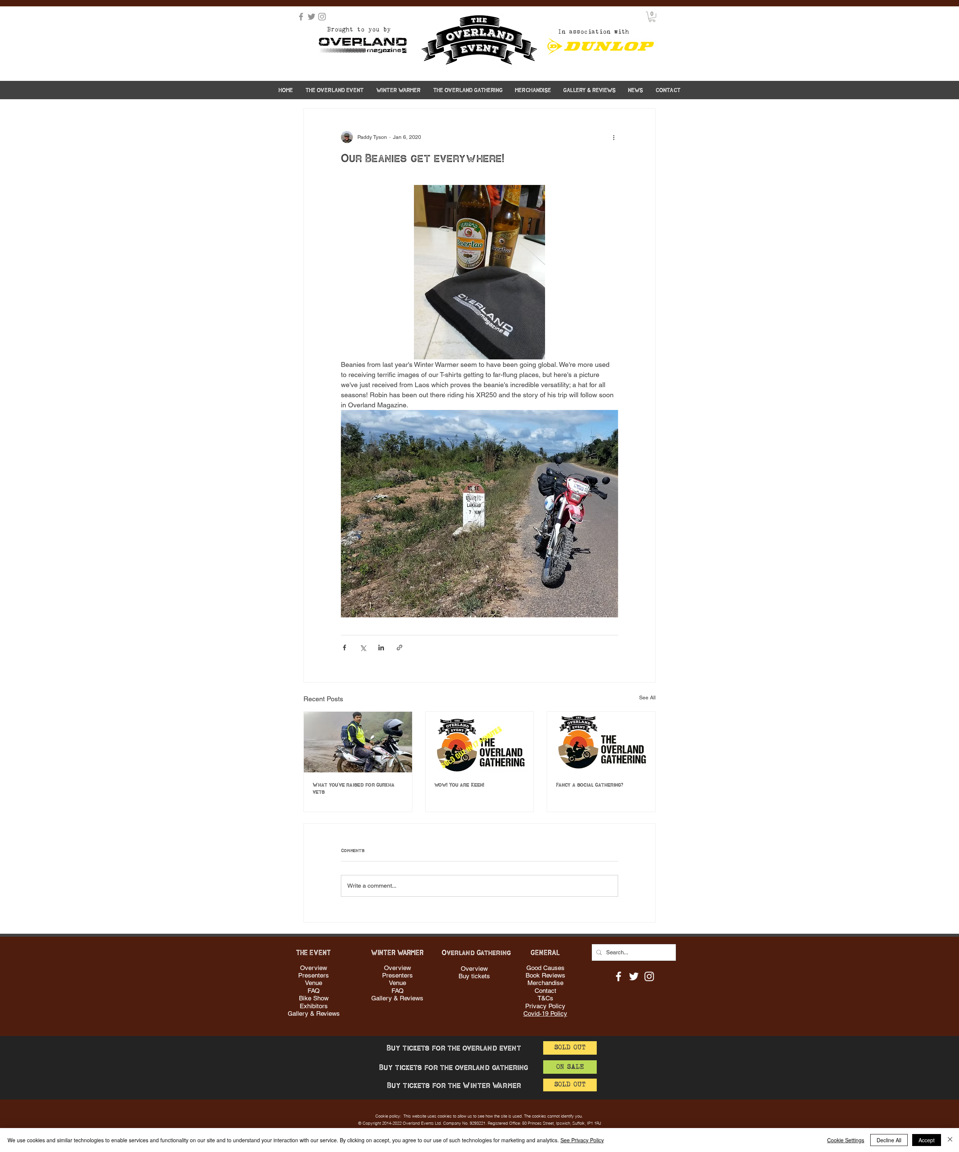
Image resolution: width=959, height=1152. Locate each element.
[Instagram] (322, 17)
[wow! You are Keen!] (480, 742)
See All (647, 697)
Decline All (889, 1140)
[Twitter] (311, 17)
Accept (927, 1140)
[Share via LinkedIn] (381, 647)
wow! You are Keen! (459, 785)
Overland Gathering (476, 953)
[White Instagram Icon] (649, 976)
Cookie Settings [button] (845, 1140)
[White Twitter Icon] (633, 976)
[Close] (950, 1140)
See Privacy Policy (582, 1140)
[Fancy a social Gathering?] (601, 742)
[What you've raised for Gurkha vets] (358, 742)
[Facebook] (301, 17)
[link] (652, 17)
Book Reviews (545, 975)
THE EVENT (313, 953)
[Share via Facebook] (344, 647)
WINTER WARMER (397, 953)
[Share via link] (399, 647)
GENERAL (545, 953)
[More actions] (613, 137)
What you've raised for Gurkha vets (354, 789)
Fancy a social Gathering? (589, 785)
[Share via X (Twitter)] (362, 647)
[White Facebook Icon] (618, 976)
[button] (334, 90)
